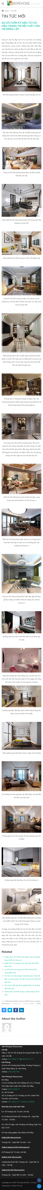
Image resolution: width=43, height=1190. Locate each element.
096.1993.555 (14, 1072)
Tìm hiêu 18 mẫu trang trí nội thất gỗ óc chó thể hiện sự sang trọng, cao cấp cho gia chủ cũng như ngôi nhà (22, 979)
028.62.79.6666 (28, 1102)
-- (2, 34)
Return (39, 1003)
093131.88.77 (14, 1089)
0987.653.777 (28, 1059)
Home (6, 11)
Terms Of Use (17, 1186)
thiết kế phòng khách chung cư (14, 1001)
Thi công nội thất (23, 1182)
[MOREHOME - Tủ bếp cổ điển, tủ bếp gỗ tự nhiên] (23, 3)
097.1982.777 (14, 1059)
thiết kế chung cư (30, 1001)
